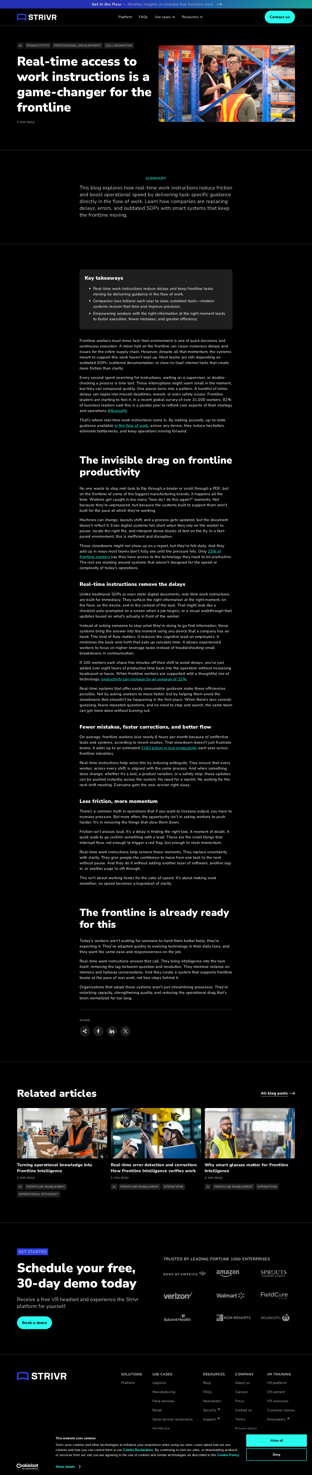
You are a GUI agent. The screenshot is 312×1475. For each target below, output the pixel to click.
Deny (276, 1454)
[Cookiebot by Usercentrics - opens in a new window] (27, 1467)
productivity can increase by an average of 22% (143, 679)
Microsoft (117, 410)
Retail (157, 1410)
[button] (165, 16)
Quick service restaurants (172, 1419)
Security (209, 1410)
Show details (65, 1466)
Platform (125, 17)
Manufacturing (163, 1392)
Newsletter (212, 1401)
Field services (163, 1401)
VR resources (277, 1401)
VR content (276, 1392)
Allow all (276, 1440)
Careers (241, 1392)
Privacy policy (246, 1428)
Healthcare (161, 1428)
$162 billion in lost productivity (169, 747)
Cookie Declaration (138, 1450)
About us (242, 1383)
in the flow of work (131, 425)
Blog (207, 1383)
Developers (276, 1419)
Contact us (243, 1410)
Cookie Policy (228, 1455)
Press (239, 1401)
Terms (240, 1419)
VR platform (277, 1383)
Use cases (163, 17)
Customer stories (281, 1410)
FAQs (143, 17)
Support (209, 1419)
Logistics (159, 1383)
